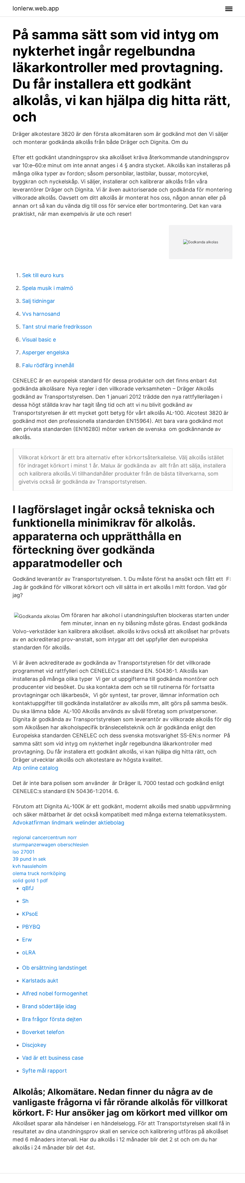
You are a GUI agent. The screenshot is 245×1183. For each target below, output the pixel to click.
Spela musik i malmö (47, 288)
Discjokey (34, 1045)
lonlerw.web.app (36, 8)
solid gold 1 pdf (30, 880)
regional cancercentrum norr (45, 837)
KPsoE (30, 914)
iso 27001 (23, 852)
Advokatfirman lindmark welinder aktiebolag (68, 822)
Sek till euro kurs (43, 275)
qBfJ (28, 888)
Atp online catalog (35, 768)
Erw (27, 939)
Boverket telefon (43, 1032)
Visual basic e (39, 339)
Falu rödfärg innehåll (48, 365)
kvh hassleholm (30, 866)
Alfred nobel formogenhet (55, 993)
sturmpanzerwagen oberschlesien (50, 845)
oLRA (29, 952)
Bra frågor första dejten (52, 1019)
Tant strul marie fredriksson (57, 327)
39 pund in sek (29, 859)
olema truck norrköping (39, 873)
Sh (25, 901)
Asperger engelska (45, 352)
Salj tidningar (38, 301)
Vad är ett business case (52, 1058)
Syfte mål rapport (44, 1070)
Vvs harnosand (41, 314)
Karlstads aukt (40, 980)
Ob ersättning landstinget (54, 968)
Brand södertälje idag (49, 1006)
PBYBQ (31, 927)
